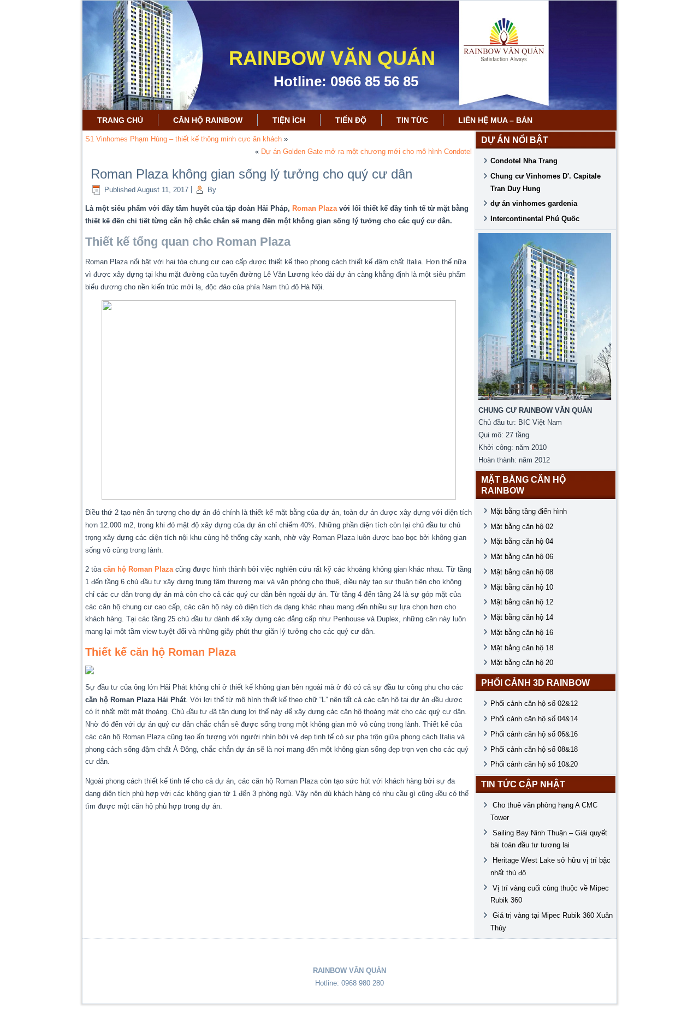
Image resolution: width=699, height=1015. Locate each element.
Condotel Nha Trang (524, 161)
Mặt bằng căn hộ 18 (521, 648)
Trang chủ (120, 120)
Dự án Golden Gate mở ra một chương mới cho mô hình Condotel (366, 151)
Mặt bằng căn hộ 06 (521, 557)
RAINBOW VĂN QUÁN (332, 58)
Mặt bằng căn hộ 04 (521, 541)
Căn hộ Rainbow (207, 120)
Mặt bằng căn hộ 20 (521, 662)
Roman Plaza (314, 208)
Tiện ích (289, 120)
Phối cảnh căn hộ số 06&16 (534, 734)
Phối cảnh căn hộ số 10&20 (534, 764)
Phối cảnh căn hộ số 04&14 (534, 719)
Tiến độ (350, 120)
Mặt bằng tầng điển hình (528, 511)
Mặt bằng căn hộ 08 (521, 572)
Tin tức (412, 120)
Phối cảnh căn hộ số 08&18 (534, 749)
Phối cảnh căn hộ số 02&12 (534, 703)
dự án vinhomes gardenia (533, 203)
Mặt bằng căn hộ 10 (521, 587)
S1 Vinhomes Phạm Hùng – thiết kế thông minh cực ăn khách (183, 139)
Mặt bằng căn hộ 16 (521, 632)
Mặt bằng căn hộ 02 (521, 527)
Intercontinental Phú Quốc (534, 219)
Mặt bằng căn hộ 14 (521, 617)
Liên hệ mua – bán (495, 120)
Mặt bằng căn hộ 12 (521, 602)
